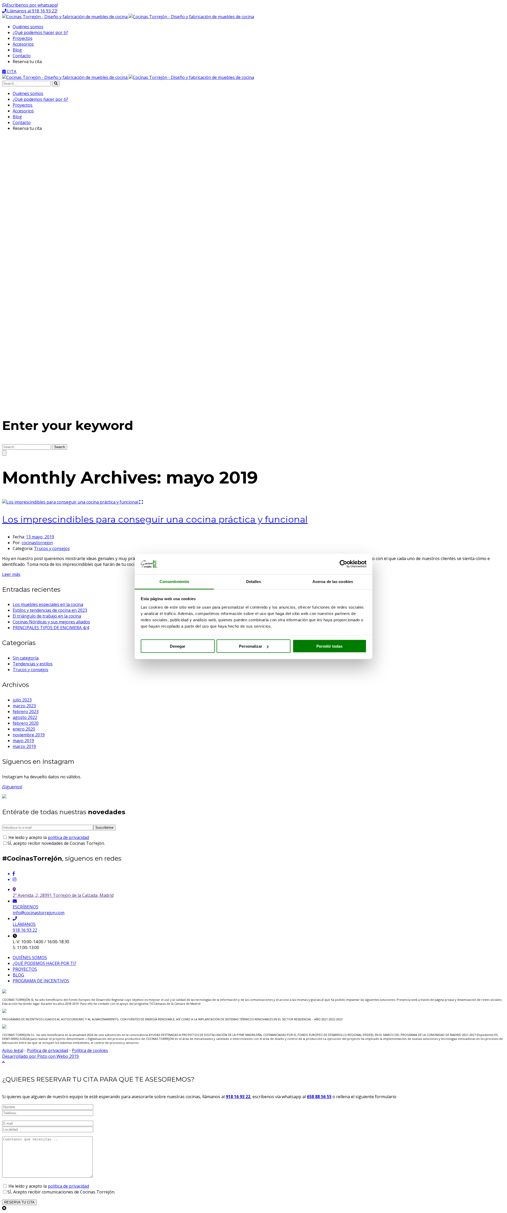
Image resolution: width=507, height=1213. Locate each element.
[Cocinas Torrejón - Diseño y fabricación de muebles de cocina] (128, 17)
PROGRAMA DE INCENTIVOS (41, 981)
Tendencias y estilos (33, 664)
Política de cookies (90, 1050)
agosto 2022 (25, 717)
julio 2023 (22, 700)
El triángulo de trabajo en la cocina (47, 616)
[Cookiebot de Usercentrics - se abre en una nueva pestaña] (343, 564)
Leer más (11, 574)
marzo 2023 (24, 706)
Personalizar (250, 646)
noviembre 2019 (29, 735)
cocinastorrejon (37, 543)
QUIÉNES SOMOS (30, 957)
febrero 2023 (26, 711)
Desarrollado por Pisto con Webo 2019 (40, 1056)
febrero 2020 (26, 723)
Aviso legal (12, 1050)
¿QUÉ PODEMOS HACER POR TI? (44, 963)
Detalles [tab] (253, 581)
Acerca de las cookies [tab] (332, 581)
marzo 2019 (24, 746)
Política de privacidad (47, 1050)
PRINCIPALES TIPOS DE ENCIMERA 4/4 (51, 628)
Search (59, 447)
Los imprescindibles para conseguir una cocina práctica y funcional (155, 519)
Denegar (177, 646)
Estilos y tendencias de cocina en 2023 (50, 610)
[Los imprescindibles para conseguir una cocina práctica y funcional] (70, 502)
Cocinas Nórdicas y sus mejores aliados (51, 622)
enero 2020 (24, 729)
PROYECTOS (25, 969)
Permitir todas (329, 646)
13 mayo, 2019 (40, 537)
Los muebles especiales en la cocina (48, 604)
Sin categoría (26, 658)
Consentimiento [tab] (174, 581)
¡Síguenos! (12, 787)
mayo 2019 (23, 740)
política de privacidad (68, 837)
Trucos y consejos (52, 548)
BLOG (18, 975)
